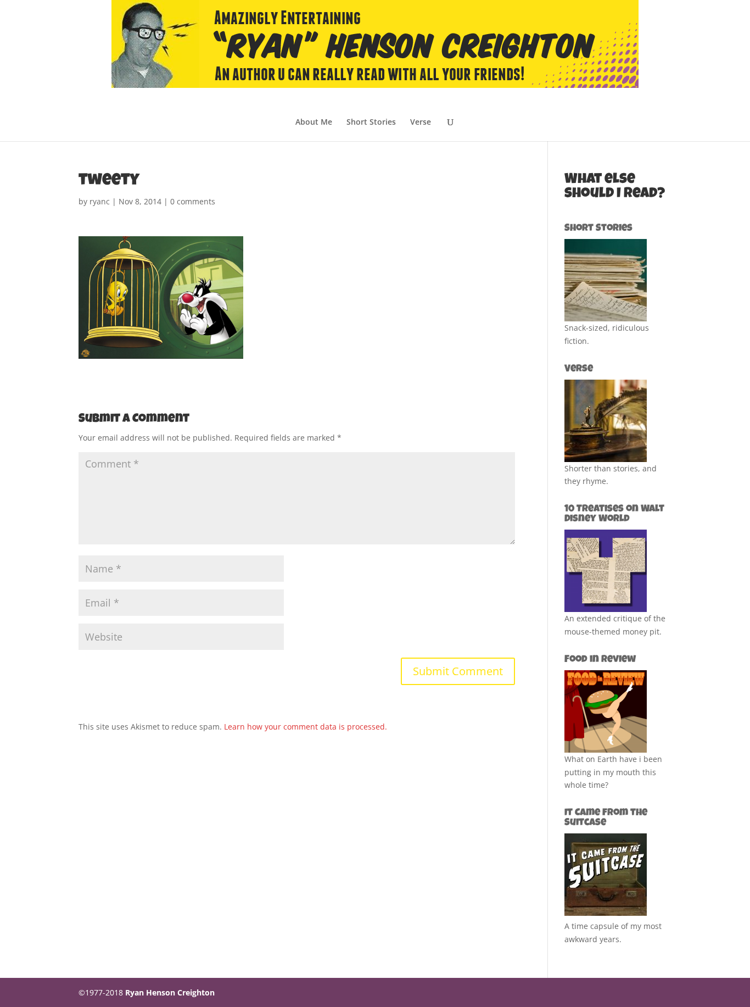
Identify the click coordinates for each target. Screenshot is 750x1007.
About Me (313, 122)
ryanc (99, 201)
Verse (420, 122)
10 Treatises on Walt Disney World (614, 514)
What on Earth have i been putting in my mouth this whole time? (613, 772)
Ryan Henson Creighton (170, 992)
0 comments (192, 201)
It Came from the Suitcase (605, 818)
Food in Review (600, 660)
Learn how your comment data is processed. (305, 726)
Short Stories (371, 122)
